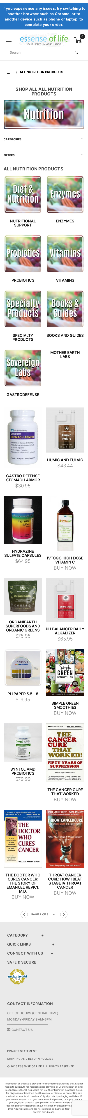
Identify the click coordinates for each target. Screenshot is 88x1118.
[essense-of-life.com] (44, 40)
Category (17, 935)
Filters (9, 155)
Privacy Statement (22, 1051)
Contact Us (21, 1030)
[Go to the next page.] (63, 914)
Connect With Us (25, 953)
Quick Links (19, 944)
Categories (12, 139)
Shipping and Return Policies (30, 1058)
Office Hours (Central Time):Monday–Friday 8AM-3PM (33, 1016)
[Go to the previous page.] (24, 914)
